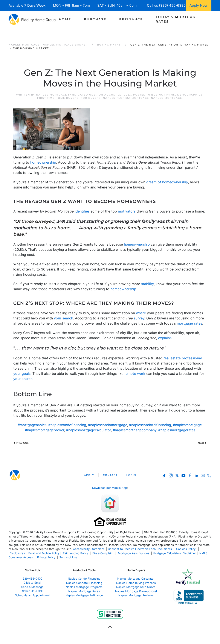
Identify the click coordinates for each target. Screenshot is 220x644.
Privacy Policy (46, 557)
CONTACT (110, 475)
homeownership (43, 162)
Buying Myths (163, 94)
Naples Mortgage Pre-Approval (136, 591)
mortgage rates (189, 323)
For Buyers (91, 97)
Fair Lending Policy (75, 553)
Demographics (190, 94)
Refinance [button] (131, 19)
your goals (22, 373)
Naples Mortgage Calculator (136, 578)
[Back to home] (32, 19)
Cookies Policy (186, 549)
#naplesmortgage (187, 425)
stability (147, 284)
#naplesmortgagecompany (134, 430)
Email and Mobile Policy (44, 553)
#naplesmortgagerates (176, 430)
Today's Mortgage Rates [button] (177, 19)
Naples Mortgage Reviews (136, 595)
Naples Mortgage (166, 97)
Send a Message (32, 587)
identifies (82, 211)
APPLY (89, 475)
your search (63, 318)
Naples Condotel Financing (84, 583)
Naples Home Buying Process (136, 583)
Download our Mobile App (109, 487)
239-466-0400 (32, 578)
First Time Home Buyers (58, 97)
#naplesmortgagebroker (44, 430)
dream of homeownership (167, 182)
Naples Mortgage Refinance (84, 595)
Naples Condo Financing (84, 578)
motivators (127, 211)
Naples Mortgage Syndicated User (67, 94)
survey (139, 318)
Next (201, 442)
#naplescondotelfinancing (150, 425)
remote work (134, 373)
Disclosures (17, 553)
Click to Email (32, 582)
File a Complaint (103, 553)
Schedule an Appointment (32, 595)
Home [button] (65, 19)
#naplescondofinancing (67, 425)
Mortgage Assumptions (133, 553)
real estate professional (182, 358)
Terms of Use (69, 557)
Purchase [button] (95, 19)
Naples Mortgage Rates (84, 591)
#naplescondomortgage (107, 425)
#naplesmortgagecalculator (88, 430)
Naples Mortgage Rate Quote (136, 587)
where (141, 313)
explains (164, 338)
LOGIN (131, 475)
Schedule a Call (32, 591)
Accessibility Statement (88, 549)
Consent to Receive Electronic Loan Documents (140, 549)
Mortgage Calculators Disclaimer (174, 553)
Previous (22, 442)
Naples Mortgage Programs (84, 587)
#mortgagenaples (32, 425)
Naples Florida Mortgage (126, 97)
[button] (110, 627)
